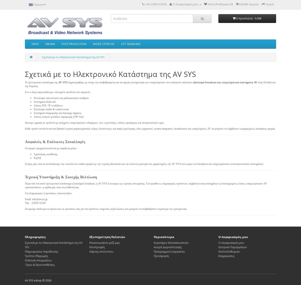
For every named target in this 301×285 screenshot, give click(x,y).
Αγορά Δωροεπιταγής (168, 247)
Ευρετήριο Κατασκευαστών (171, 243)
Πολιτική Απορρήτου (38, 260)
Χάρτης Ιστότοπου (101, 251)
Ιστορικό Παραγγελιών (232, 247)
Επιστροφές (97, 247)
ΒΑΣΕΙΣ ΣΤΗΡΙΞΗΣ (104, 44)
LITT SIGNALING (131, 44)
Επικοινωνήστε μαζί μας (104, 243)
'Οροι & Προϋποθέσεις (40, 265)
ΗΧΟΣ (35, 44)
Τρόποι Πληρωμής (36, 256)
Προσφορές (161, 256)
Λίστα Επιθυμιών (229, 251)
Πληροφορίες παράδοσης (41, 251)
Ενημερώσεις (226, 256)
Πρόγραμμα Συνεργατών (169, 251)
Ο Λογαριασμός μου (231, 243)
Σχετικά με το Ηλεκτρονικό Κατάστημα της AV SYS (73, 57)
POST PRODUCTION (74, 44)
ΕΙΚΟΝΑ (50, 44)
